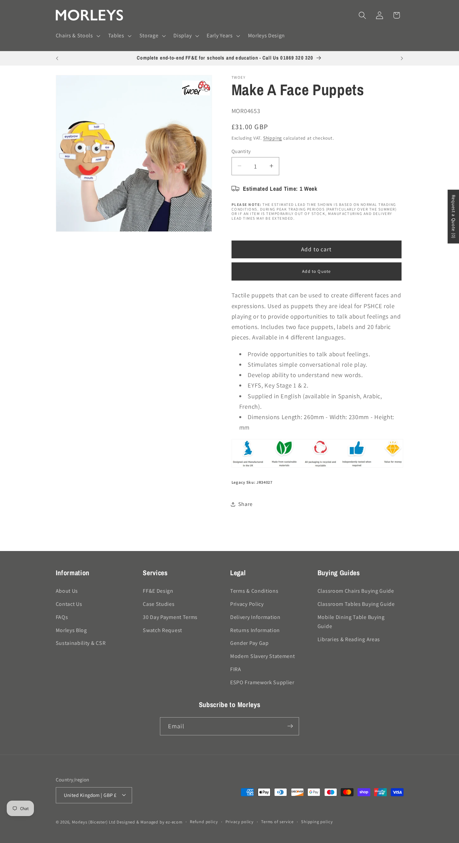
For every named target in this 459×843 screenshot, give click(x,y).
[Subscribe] (290, 726)
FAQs (62, 616)
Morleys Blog (71, 629)
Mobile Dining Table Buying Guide (351, 621)
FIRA (235, 668)
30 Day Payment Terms (170, 616)
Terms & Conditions (254, 590)
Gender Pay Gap (249, 643)
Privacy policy (239, 821)
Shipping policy (317, 821)
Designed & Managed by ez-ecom (149, 822)
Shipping (272, 138)
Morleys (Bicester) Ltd (94, 822)
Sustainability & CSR (81, 643)
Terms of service (277, 821)
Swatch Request (162, 629)
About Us (67, 590)
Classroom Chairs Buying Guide (356, 590)
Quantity (241, 151)
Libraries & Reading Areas (349, 639)
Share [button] (245, 504)
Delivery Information (255, 616)
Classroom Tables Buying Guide (356, 603)
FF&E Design (158, 590)
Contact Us (69, 603)
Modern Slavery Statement (262, 656)
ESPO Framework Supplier (262, 682)
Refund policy (204, 821)
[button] (77, 36)
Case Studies (158, 603)
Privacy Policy (247, 603)
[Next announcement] (401, 58)
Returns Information (255, 629)
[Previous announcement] (57, 58)
